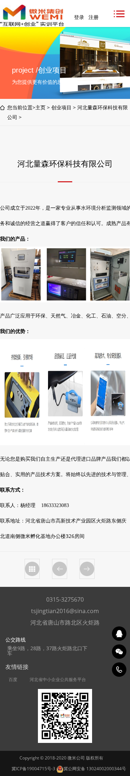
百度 (13, 679)
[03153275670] (119, 669)
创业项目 (61, 107)
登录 (79, 17)
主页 (40, 107)
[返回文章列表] (32, 569)
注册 (93, 17)
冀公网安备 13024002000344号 (95, 769)
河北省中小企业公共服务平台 (58, 679)
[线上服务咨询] (119, 633)
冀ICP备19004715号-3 (33, 769)
